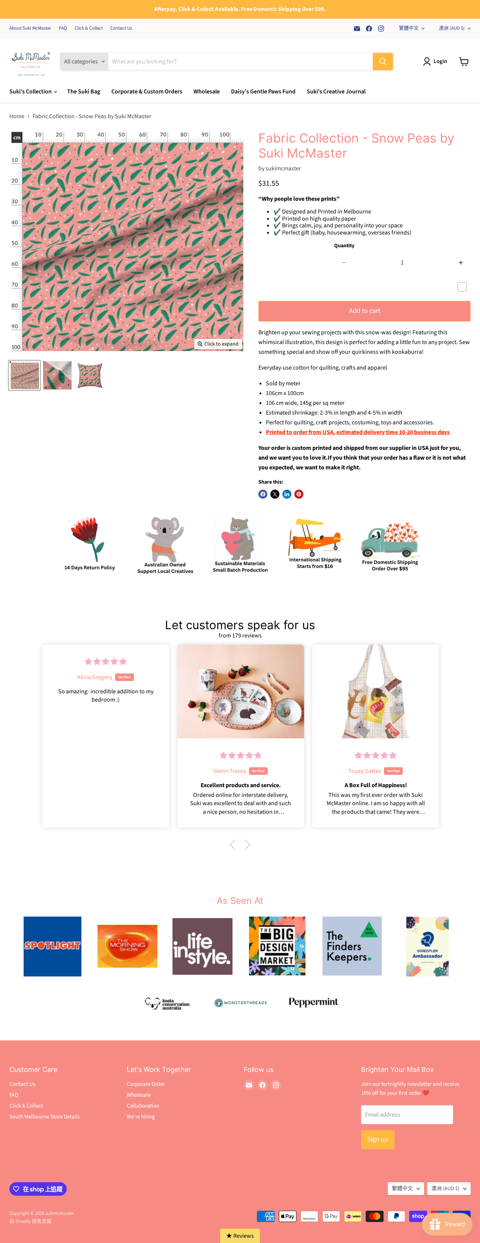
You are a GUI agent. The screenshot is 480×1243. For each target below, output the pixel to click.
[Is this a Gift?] (464, 287)
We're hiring (141, 1117)
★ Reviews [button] (240, 1236)
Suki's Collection (31, 91)
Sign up (377, 1139)
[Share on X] (274, 494)
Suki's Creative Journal (336, 91)
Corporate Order (146, 1084)
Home (16, 116)
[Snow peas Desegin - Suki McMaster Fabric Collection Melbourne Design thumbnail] (24, 375)
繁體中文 (408, 28)
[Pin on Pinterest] (298, 494)
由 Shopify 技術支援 (30, 1221)
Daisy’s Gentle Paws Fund (263, 91)
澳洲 (452, 28)
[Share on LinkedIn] (286, 494)
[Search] (383, 61)
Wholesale (207, 91)
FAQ (63, 28)
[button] (234, 844)
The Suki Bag (83, 91)
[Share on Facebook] (262, 494)
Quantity (344, 246)
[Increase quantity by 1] (461, 263)
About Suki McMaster (30, 28)
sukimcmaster (283, 168)
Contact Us (121, 28)
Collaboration (143, 1106)
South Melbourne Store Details (44, 1117)
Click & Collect (89, 28)
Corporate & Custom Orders (146, 91)
